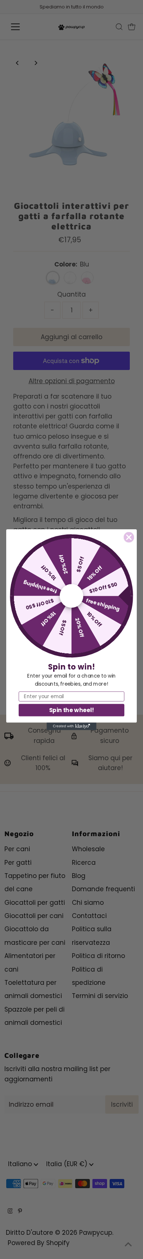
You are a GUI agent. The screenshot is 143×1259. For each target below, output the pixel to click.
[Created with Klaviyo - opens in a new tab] (71, 726)
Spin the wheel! (71, 710)
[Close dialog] (129, 537)
